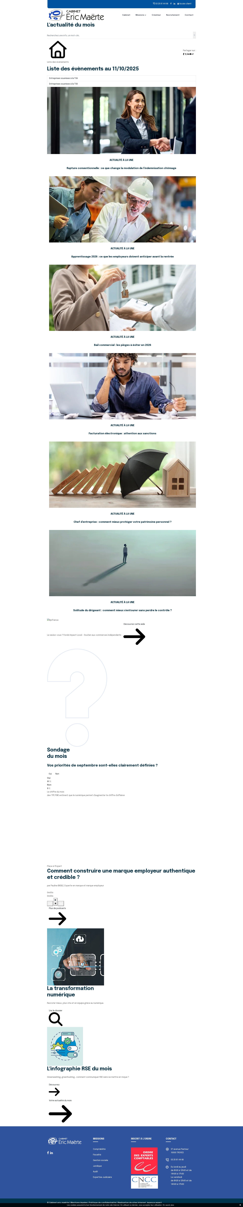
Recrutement (172, 15)
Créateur (156, 15)
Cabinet (126, 15)
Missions (140, 15)
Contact (189, 15)
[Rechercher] (194, 35)
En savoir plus (168, 1205)
